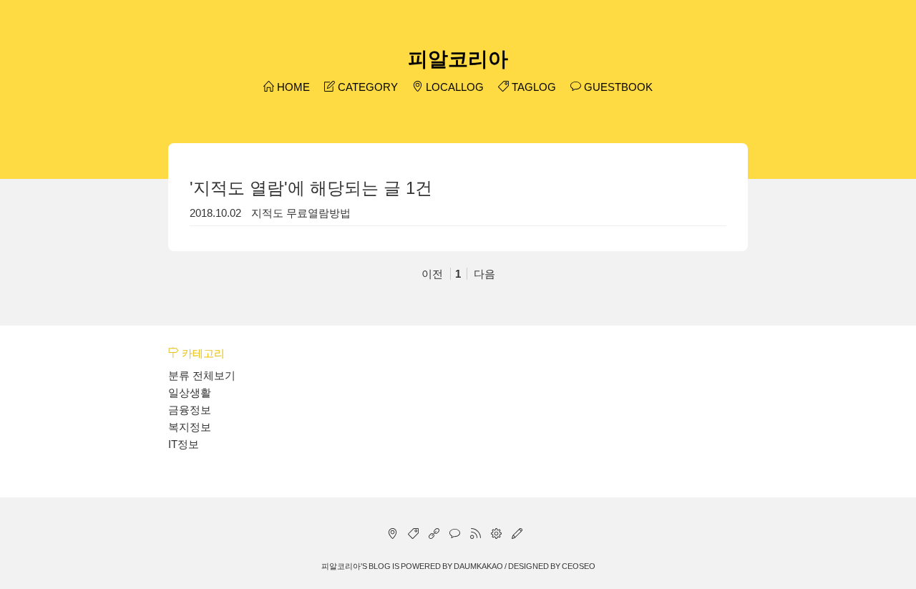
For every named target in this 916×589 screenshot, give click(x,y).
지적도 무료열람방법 (301, 213)
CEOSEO (578, 566)
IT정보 (183, 444)
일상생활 (189, 392)
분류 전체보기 (201, 375)
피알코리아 (458, 59)
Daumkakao (478, 566)
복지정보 (189, 427)
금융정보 (189, 410)
